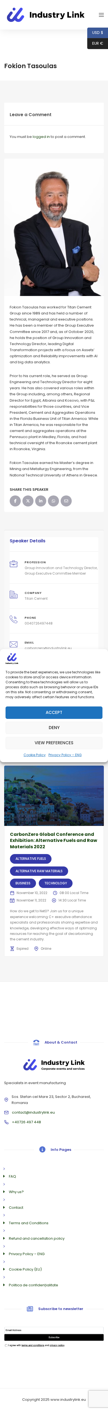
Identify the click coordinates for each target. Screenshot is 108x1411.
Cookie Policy (35, 754)
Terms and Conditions (28, 1223)
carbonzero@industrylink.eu (48, 648)
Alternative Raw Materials (39, 871)
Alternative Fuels (31, 858)
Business (23, 883)
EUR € (95, 43)
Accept (54, 712)
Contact (16, 1207)
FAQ (12, 1176)
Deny (54, 727)
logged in (41, 136)
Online (46, 948)
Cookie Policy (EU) (25, 1269)
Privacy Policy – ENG (65, 754)
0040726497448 (39, 623)
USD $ (95, 32)
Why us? (16, 1191)
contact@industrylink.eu (33, 1112)
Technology (55, 883)
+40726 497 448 (26, 1122)
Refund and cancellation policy (37, 1238)
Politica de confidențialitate (33, 1285)
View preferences (54, 743)
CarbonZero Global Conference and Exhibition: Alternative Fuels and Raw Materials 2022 (53, 840)
